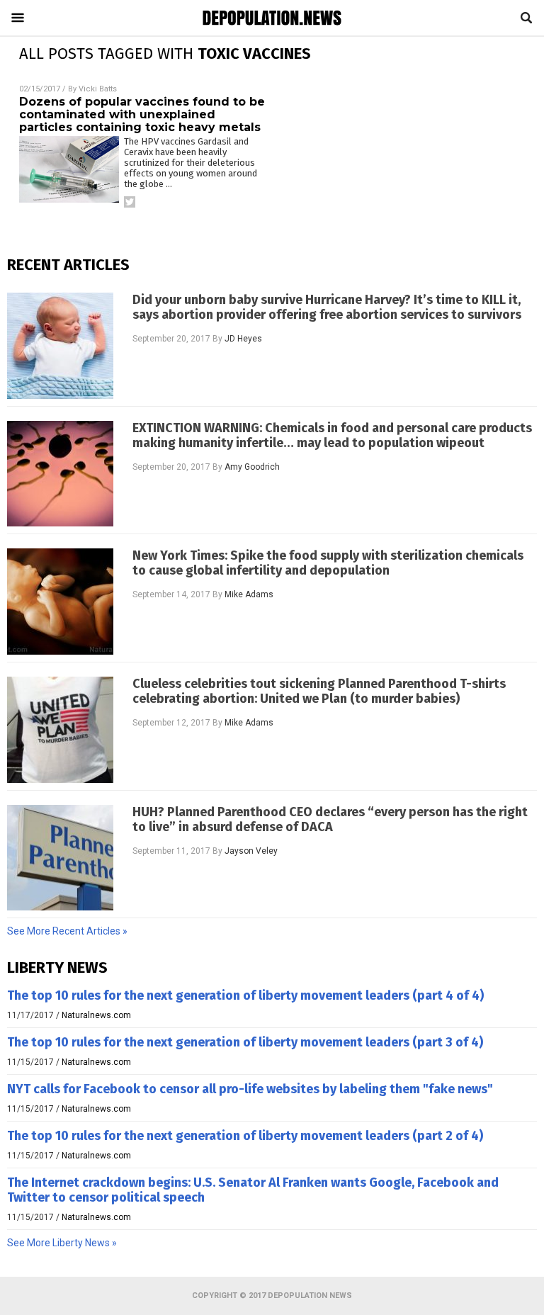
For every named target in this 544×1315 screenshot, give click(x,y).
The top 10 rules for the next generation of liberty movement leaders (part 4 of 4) (245, 995)
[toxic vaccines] (272, 30)
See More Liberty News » (62, 1242)
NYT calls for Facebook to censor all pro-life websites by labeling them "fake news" (250, 1089)
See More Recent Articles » (67, 931)
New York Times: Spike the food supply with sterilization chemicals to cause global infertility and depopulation (327, 563)
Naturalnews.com (96, 1015)
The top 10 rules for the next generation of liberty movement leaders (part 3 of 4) (245, 1042)
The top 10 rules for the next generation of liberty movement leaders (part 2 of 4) (245, 1136)
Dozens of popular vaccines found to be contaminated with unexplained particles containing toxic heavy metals (142, 114)
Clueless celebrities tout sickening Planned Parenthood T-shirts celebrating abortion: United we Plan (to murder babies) (319, 691)
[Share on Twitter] (129, 202)
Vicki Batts (98, 89)
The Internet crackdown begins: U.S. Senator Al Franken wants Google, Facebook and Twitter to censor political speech (253, 1190)
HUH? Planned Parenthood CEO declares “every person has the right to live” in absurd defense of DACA (330, 820)
